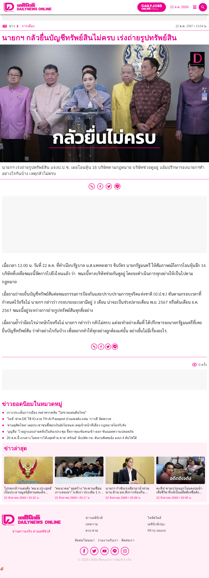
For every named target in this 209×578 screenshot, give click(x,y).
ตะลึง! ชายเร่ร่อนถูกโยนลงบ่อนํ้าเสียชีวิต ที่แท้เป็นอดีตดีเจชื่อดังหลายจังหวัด (179, 492)
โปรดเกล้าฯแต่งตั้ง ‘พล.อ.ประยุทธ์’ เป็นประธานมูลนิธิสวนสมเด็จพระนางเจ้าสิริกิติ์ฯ (28, 492)
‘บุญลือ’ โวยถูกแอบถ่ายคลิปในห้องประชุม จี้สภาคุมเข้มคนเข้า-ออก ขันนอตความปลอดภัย (70, 431)
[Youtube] (104, 551)
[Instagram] (125, 551)
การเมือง (28, 26)
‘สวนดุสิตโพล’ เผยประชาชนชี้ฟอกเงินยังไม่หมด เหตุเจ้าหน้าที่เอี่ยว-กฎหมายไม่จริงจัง (66, 425)
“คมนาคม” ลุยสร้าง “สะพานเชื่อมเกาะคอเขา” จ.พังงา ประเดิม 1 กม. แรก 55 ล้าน (79, 492)
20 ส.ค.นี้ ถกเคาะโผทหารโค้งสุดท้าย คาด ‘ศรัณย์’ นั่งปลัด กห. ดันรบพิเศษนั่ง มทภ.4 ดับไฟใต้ (72, 438)
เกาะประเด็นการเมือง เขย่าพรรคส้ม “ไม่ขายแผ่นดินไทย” (46, 412)
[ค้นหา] (203, 7)
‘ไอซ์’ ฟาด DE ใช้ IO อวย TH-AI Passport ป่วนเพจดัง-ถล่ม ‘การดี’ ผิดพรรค (59, 419)
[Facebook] (101, 347)
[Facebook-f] (84, 551)
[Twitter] (108, 347)
